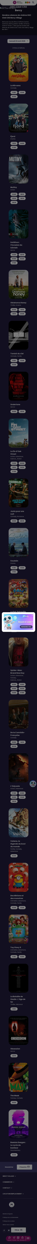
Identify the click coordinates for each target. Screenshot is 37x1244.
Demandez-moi (26, 627)
